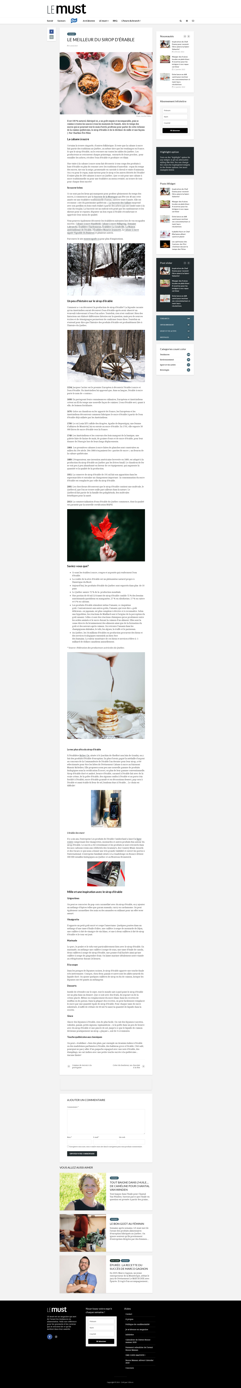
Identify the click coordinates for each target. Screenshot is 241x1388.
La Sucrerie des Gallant (119, 202)
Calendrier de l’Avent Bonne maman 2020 (138, 1341)
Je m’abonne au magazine (137, 1329)
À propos (129, 1319)
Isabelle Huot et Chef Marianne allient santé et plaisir (181, 234)
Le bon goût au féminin (127, 1223)
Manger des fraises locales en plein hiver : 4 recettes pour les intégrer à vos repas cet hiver (181, 62)
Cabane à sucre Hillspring (114, 223)
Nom (69, 1137)
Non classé (115, 1261)
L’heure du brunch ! (131, 20)
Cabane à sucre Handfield (88, 223)
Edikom (130, 1382)
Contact (129, 1314)
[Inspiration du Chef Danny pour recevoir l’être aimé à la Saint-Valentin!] (165, 44)
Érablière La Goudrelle (113, 226)
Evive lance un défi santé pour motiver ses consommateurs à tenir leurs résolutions (181, 79)
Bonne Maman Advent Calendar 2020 (140, 1361)
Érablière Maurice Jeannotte (107, 229)
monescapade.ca (92, 238)
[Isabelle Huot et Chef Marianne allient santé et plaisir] (165, 234)
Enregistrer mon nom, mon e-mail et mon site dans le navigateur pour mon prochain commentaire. (105, 1146)
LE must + (104, 20)
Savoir (50, 20)
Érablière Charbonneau (90, 226)
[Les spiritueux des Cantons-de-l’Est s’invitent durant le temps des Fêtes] (165, 244)
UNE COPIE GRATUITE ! (135, 1355)
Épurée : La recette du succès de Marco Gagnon (129, 1266)
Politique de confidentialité (137, 1324)
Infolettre (130, 1334)
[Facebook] (49, 1336)
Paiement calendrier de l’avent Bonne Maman (139, 1348)
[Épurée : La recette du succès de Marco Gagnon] (83, 1274)
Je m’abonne (89, 20)
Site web (122, 1137)
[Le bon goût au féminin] (83, 1233)
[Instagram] (56, 1336)
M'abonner (175, 130)
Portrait (72, 34)
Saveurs (61, 20)
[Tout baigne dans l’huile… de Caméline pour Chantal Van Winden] (83, 1191)
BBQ (115, 20)
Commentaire (73, 1107)
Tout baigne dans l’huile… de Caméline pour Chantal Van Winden (130, 1186)
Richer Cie (84, 755)
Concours (130, 1368)
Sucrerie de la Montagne (106, 196)
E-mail (96, 1137)
